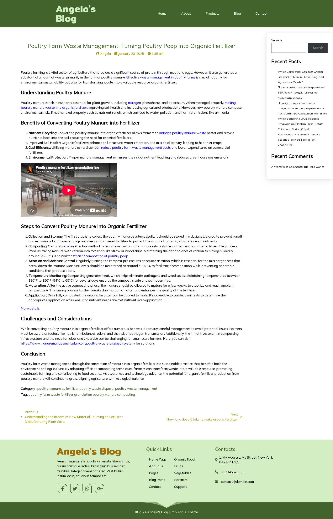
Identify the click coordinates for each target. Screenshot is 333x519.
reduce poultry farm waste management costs (136, 147)
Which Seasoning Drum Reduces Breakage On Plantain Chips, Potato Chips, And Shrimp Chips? (301, 124)
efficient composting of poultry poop (100, 256)
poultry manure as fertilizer (58, 388)
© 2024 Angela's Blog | (153, 512)
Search (276, 40)
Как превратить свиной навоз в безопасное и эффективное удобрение (299, 140)
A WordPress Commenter (287, 167)
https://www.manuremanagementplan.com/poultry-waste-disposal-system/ (78, 343)
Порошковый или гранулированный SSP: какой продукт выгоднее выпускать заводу (301, 92)
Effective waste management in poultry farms (160, 77)
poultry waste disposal (97, 388)
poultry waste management (136, 388)
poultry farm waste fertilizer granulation (61, 394)
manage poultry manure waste (182, 133)
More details (30, 308)
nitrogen (134, 103)
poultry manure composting (114, 394)
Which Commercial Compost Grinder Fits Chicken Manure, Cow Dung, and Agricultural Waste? (301, 77)
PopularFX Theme (184, 512)
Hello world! (316, 167)
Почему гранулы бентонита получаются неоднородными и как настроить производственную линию (302, 108)
